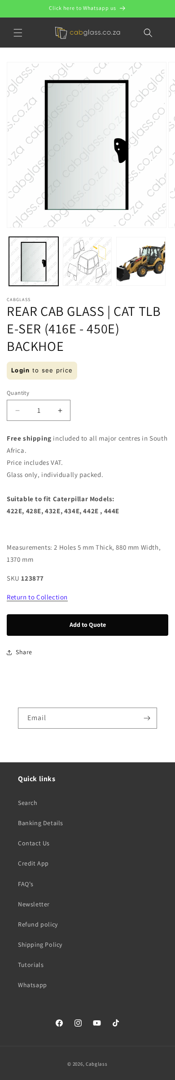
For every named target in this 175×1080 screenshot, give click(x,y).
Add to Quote (88, 625)
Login (20, 370)
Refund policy (38, 924)
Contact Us (34, 843)
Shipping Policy (40, 944)
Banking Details (40, 823)
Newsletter (34, 904)
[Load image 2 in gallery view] (87, 261)
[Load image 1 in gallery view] (33, 261)
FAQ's (26, 884)
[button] (18, 33)
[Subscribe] (147, 718)
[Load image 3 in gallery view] (141, 261)
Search (28, 803)
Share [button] (24, 652)
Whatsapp (32, 985)
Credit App (33, 863)
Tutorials (31, 965)
